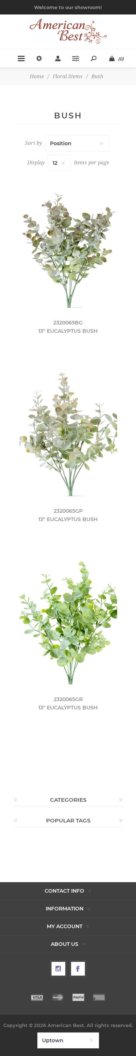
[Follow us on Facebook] (78, 969)
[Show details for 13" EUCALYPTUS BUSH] (68, 242)
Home (37, 76)
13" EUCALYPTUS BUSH (68, 331)
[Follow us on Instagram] (58, 969)
